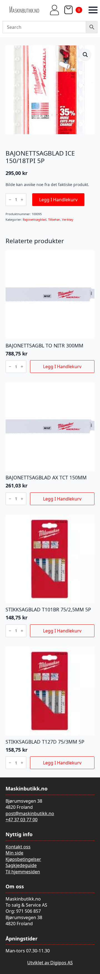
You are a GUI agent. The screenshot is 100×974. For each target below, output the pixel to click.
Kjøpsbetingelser (23, 859)
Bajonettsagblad (34, 219)
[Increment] (22, 199)
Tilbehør (54, 219)
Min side (14, 853)
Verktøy (67, 219)
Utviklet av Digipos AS (50, 963)
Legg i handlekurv (58, 200)
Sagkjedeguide (21, 865)
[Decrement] (10, 199)
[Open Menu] (93, 10)
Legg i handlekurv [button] (62, 366)
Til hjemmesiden (23, 872)
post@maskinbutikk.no (30, 813)
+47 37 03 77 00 (22, 820)
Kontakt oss (18, 847)
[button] (85, 54)
